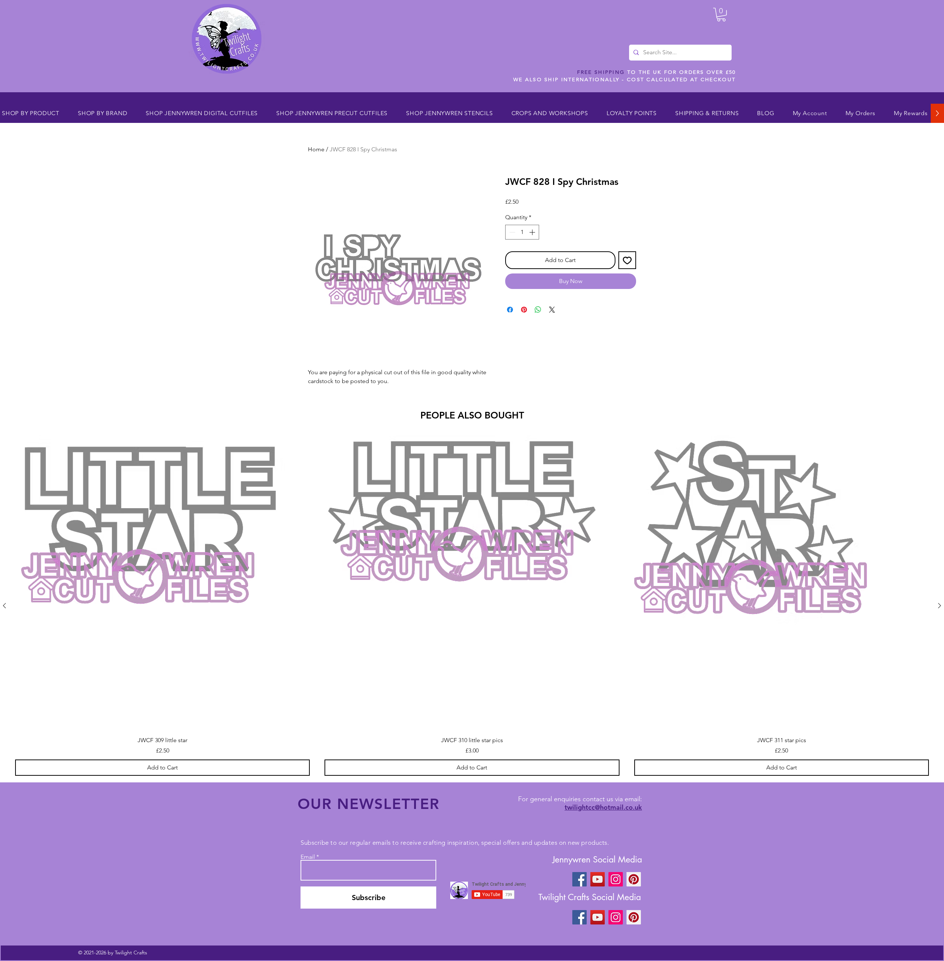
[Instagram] (615, 879)
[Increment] (533, 232)
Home (316, 149)
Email (308, 857)
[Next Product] (939, 605)
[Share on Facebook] (510, 309)
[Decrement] (511, 232)
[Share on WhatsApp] (538, 309)
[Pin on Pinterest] (524, 309)
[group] (472, 605)
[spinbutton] (522, 232)
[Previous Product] (4, 605)
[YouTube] (597, 879)
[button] (721, 14)
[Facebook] (579, 879)
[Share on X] (552, 309)
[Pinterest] (634, 879)
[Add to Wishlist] (627, 260)
